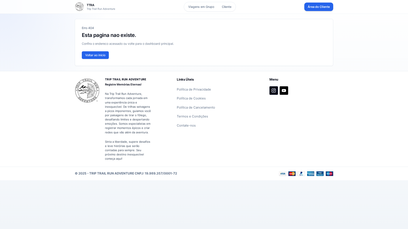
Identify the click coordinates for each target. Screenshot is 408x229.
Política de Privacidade (194, 89)
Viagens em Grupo (201, 6)
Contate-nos (186, 125)
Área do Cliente (319, 6)
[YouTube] (284, 90)
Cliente (226, 6)
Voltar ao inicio (95, 55)
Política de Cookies (191, 98)
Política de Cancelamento (196, 107)
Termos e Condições (192, 116)
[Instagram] (273, 90)
